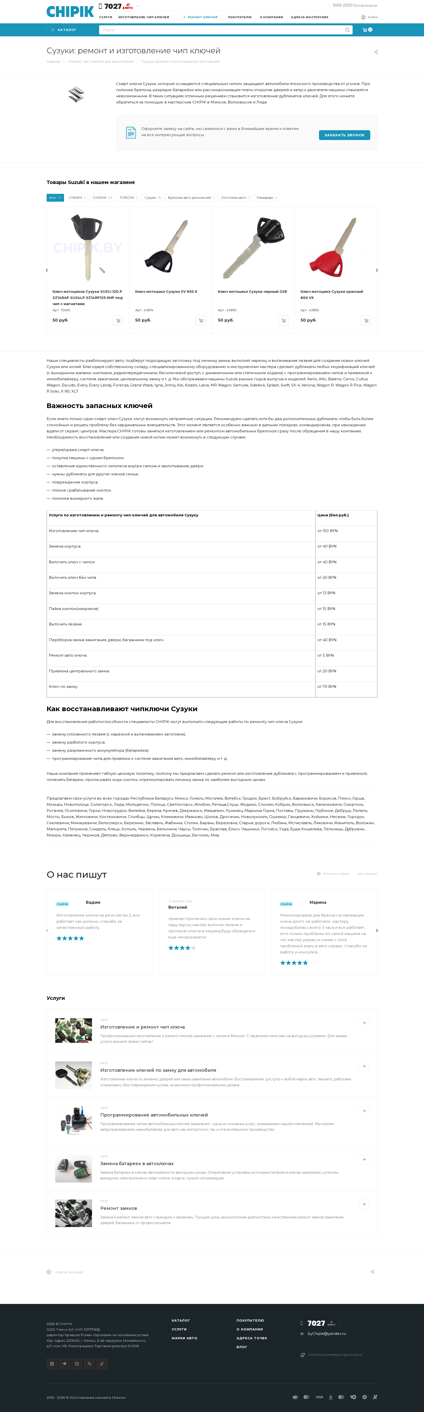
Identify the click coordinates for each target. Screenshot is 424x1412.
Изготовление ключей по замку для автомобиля (158, 1070)
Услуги (179, 1329)
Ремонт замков (118, 1208)
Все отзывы (367, 873)
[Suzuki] (76, 94)
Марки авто (185, 1338)
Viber (89, 1363)
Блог (242, 1347)
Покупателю (250, 1320)
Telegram (64, 1363)
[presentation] (47, 270)
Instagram (52, 1363)
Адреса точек (252, 1338)
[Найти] (347, 29)
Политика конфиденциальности (335, 1354)
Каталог (181, 1320)
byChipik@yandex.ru (327, 1333)
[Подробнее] (364, 1023)
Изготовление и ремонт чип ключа (142, 1027)
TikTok (102, 1363)
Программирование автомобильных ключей (154, 1115)
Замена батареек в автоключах (137, 1163)
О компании (250, 1329)
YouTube (77, 1363)
